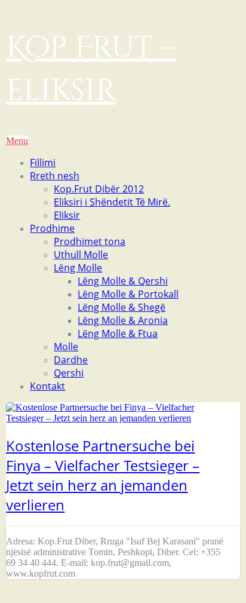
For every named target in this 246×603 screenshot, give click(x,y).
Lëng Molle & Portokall (128, 294)
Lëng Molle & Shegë (121, 307)
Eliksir (67, 215)
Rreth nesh (54, 175)
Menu (17, 141)
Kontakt (47, 386)
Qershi (69, 372)
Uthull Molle (81, 254)
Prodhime (52, 228)
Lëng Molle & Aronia (123, 320)
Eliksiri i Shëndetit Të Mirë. (112, 202)
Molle (66, 346)
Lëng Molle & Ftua (118, 333)
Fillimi (43, 162)
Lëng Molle (78, 267)
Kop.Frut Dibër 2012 (99, 188)
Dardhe (71, 359)
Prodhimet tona (89, 241)
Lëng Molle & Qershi (123, 280)
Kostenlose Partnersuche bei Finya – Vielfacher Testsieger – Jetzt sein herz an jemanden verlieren (102, 475)
